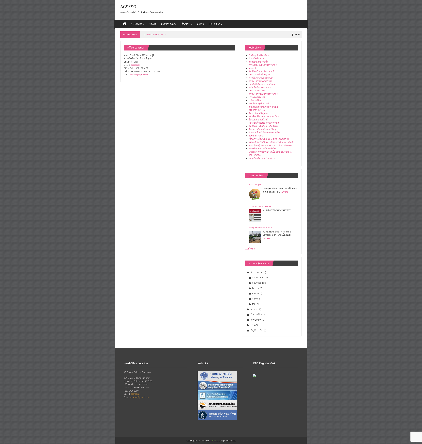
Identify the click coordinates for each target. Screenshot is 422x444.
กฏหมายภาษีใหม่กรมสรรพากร (263, 94)
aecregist (135, 65)
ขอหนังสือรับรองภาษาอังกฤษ (262, 84)
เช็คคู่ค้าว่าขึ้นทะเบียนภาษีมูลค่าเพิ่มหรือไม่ (269, 139)
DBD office (214, 24)
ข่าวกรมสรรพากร (257, 97)
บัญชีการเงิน (257, 330)
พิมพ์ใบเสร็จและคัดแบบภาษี (261, 71)
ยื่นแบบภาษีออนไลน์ (258, 119)
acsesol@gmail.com (139, 74)
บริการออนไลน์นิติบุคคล (260, 74)
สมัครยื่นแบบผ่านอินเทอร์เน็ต (262, 148)
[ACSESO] (124, 24)
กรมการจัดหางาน (257, 110)
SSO (254, 298)
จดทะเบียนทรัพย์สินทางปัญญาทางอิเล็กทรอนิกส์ (271, 142)
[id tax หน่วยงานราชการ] (255, 215)
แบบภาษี (253, 68)
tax (253, 304)
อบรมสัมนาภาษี (256, 135)
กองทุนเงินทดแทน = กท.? (260, 227)
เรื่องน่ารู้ (185, 24)
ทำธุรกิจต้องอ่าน (256, 58)
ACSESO (128, 6)
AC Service (136, 24)
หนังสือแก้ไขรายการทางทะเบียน (264, 116)
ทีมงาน (200, 24)
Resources (256, 272)
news (255, 293)
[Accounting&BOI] (255, 194)
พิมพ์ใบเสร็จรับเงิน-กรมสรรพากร (264, 123)
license (255, 288)
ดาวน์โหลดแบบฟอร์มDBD (261, 78)
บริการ (153, 24)
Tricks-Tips (256, 314)
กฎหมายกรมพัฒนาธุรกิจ (260, 81)
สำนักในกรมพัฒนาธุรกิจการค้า (263, 107)
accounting (258, 277)
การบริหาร (256, 319)
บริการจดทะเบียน (257, 90)
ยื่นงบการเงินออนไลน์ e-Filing (262, 129)
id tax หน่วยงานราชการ (154, 34)
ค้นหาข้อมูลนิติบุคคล (258, 113)
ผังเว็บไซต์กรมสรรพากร (260, 87)
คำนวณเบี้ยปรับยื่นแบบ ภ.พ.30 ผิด (264, 132)
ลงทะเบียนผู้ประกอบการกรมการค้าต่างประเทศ (270, 145)
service (254, 309)
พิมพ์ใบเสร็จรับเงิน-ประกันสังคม (263, 126)
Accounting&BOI (256, 184)
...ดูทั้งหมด (250, 248)
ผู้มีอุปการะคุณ (168, 24)
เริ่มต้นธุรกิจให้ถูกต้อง (259, 55)
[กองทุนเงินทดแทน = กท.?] (255, 237)
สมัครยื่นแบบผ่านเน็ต (258, 62)
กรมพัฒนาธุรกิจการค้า (259, 103)
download (257, 282)
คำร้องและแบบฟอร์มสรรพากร (263, 65)
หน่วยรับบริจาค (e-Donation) (262, 158)
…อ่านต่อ (284, 192)
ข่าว (253, 325)
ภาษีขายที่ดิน (255, 100)
